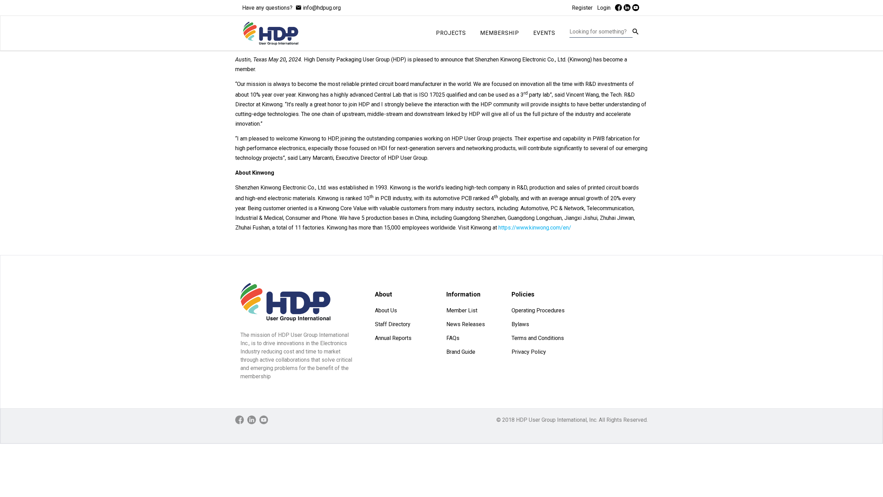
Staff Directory (392, 324)
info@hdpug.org (322, 7)
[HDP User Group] (270, 33)
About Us (386, 310)
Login (604, 7)
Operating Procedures (538, 310)
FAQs (452, 338)
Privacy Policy (529, 352)
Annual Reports (393, 338)
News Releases (465, 324)
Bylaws (520, 324)
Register (582, 7)
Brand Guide (460, 352)
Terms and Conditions (538, 338)
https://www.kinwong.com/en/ (534, 227)
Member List (461, 310)
